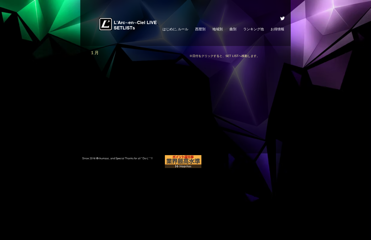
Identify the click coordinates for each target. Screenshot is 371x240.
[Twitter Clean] (282, 18)
